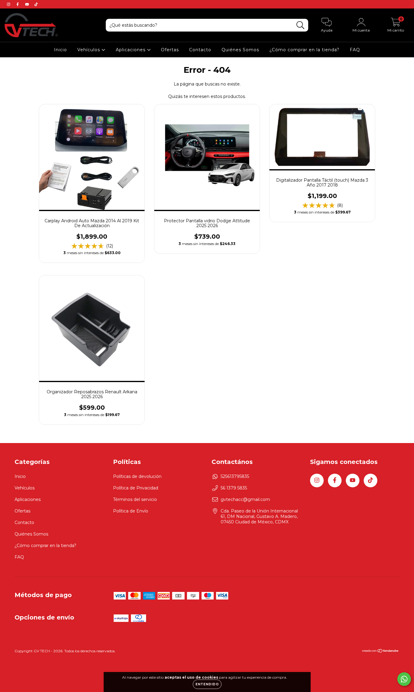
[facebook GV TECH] (18, 4)
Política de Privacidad (135, 488)
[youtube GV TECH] (27, 4)
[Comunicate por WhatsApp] (404, 679)
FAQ (355, 49)
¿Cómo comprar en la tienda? (304, 49)
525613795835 (235, 476)
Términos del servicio (135, 499)
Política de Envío (130, 511)
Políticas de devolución (137, 476)
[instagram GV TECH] (9, 4)
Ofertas (170, 49)
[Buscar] (300, 25)
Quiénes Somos (240, 49)
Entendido (207, 684)
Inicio (60, 49)
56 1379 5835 (234, 488)
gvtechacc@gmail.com (245, 499)
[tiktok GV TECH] (36, 4)
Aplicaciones (131, 49)
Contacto (200, 49)
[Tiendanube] (380, 651)
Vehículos (89, 49)
